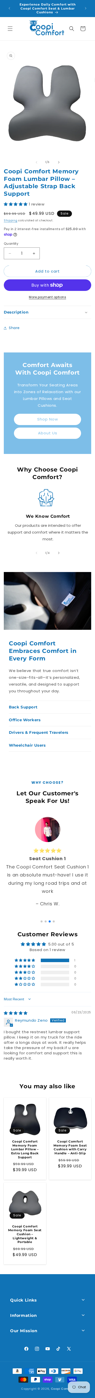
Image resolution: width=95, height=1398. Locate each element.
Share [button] (14, 327)
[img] (16, 1013)
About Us (47, 433)
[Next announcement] (85, 8)
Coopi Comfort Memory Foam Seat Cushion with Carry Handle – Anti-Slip (70, 1147)
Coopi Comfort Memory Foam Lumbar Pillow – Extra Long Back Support (25, 1149)
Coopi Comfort (62, 1389)
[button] (10, 28)
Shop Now (47, 419)
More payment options (47, 297)
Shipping (10, 220)
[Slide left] (36, 162)
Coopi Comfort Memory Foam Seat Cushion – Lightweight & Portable (25, 1234)
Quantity (11, 243)
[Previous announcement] (9, 8)
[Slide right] (58, 162)
